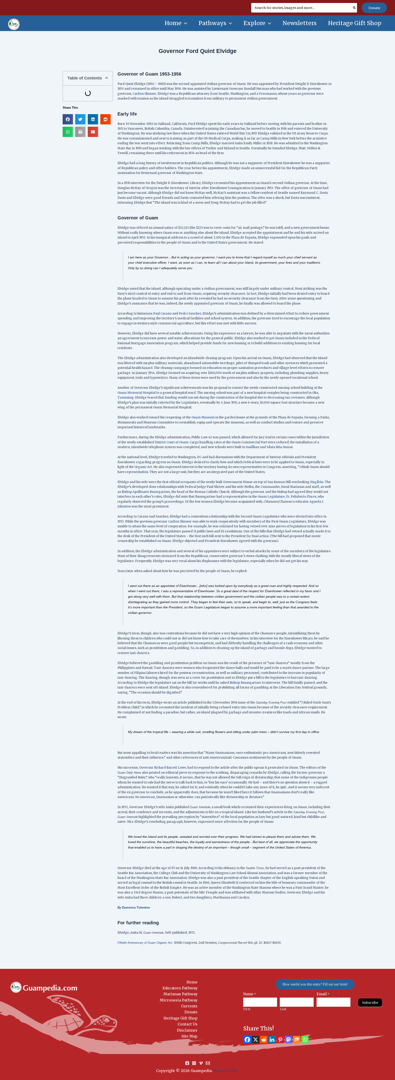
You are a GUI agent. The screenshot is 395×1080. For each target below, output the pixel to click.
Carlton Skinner (144, 94)
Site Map (189, 1036)
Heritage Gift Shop (180, 1018)
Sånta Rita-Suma (279, 447)
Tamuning (125, 397)
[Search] (354, 7)
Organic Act (143, 467)
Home (192, 982)
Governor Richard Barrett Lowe (162, 768)
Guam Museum (203, 417)
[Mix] (296, 1039)
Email (323, 994)
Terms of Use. (226, 1070)
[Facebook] (247, 1039)
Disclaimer (187, 1030)
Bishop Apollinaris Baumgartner (146, 492)
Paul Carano (162, 313)
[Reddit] (263, 1039)
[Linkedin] (272, 1039)
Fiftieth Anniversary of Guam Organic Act (144, 942)
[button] (374, 8)
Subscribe (370, 1003)
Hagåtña (316, 482)
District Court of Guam (171, 442)
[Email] (208, 1063)
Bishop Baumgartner (245, 683)
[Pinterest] (280, 1039)
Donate (191, 1012)
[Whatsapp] (305, 1039)
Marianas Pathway (180, 994)
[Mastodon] (288, 1039)
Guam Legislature (271, 497)
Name (249, 994)
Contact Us (188, 1024)
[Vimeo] (201, 1063)
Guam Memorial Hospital (136, 393)
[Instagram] (194, 1063)
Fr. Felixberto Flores (301, 497)
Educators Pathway (180, 988)
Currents (189, 1006)
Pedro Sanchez (189, 313)
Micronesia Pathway (179, 1000)
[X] (255, 1039)
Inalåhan (252, 447)
